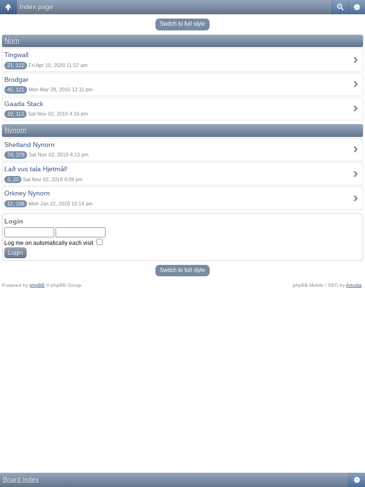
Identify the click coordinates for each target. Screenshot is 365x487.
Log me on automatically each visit (49, 243)
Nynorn (16, 130)
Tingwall (16, 54)
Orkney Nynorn (27, 193)
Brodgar (16, 79)
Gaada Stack (23, 103)
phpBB (37, 285)
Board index (21, 479)
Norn (12, 40)
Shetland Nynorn (29, 144)
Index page (36, 6)
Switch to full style (182, 23)
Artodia (354, 285)
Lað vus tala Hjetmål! (35, 169)
